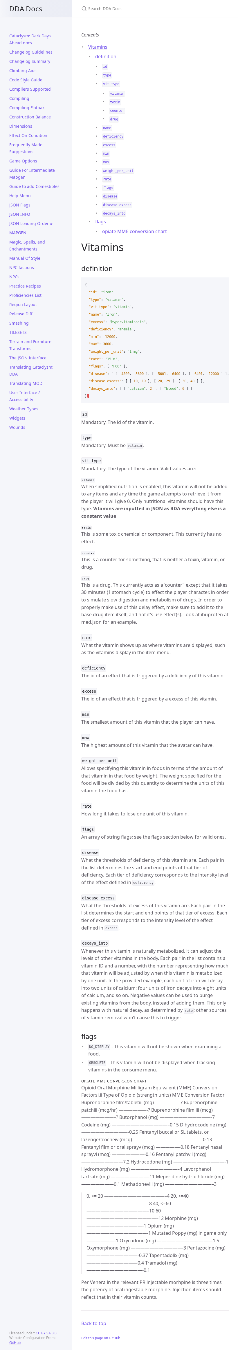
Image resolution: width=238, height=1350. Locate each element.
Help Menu (20, 195)
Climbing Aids (23, 70)
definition (105, 56)
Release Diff (21, 314)
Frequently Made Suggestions (25, 148)
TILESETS (18, 332)
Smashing (19, 323)
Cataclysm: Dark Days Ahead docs (30, 39)
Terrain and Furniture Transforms (30, 345)
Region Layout (23, 304)
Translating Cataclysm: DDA (31, 370)
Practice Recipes (25, 286)
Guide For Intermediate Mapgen (32, 173)
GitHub (15, 1342)
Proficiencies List (25, 295)
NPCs (14, 276)
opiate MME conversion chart (134, 231)
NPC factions (21, 267)
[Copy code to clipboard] (222, 283)
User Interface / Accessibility (24, 396)
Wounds (17, 427)
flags (100, 221)
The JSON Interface (27, 358)
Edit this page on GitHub (100, 1338)
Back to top (93, 1323)
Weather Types (23, 408)
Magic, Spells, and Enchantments (27, 245)
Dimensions (20, 126)
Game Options (23, 161)
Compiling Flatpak (26, 107)
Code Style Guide (25, 80)
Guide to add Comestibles (34, 186)
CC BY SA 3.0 (46, 1333)
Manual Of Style (24, 258)
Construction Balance (30, 117)
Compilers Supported (30, 89)
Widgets (17, 418)
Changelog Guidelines (31, 52)
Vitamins (97, 47)
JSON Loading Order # (31, 223)
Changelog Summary (29, 61)
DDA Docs (25, 8)
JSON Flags (19, 205)
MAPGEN (17, 232)
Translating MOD (25, 383)
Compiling (19, 98)
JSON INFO (19, 214)
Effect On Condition (28, 135)
